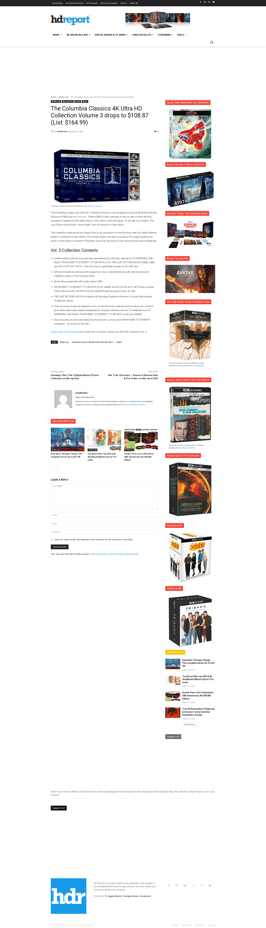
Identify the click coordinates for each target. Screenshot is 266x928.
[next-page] (58, 467)
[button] (211, 42)
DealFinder (62, 131)
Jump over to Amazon (63, 331)
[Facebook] (200, 2)
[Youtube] (213, 2)
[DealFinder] (53, 131)
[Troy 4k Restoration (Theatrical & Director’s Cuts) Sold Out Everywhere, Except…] (172, 712)
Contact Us (186, 925)
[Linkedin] (185, 885)
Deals (77, 101)
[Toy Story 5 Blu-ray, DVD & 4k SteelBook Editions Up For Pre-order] (104, 439)
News (85, 101)
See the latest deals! (134, 405)
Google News (130, 896)
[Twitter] (209, 2)
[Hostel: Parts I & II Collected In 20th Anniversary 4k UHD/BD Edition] (141, 439)
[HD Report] (71, 20)
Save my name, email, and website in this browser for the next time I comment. (94, 539)
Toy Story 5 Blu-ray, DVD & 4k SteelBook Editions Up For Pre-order (102, 457)
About (175, 925)
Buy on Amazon (95, 206)
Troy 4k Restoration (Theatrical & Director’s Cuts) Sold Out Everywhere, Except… (198, 712)
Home (53, 97)
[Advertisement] (133, 69)
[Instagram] (205, 2)
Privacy (211, 925)
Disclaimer (199, 925)
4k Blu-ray (63, 97)
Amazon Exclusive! (196, 366)
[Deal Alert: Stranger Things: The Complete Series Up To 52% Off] (68, 439)
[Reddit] (193, 885)
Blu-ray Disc (68, 101)
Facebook (145, 896)
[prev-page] (53, 467)
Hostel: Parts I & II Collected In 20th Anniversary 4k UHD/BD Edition (139, 457)
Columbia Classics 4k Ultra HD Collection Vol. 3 (92, 342)
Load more (189, 724)
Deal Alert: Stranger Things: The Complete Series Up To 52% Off (198, 663)
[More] (131, 139)
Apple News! (115, 896)
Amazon (82, 216)
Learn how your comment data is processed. (114, 554)
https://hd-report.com (84, 397)
